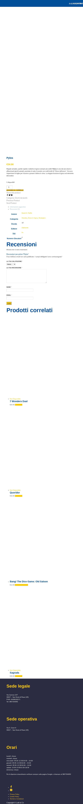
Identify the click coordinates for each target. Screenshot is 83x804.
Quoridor (15, 492)
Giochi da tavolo (21, 198)
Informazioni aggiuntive (18, 207)
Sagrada (14, 672)
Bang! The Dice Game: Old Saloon (29, 581)
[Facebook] (7, 195)
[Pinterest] (12, 195)
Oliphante (25, 228)
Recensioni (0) (15, 209)
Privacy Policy (14, 794)
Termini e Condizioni (17, 799)
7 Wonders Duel (19, 401)
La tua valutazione (14, 261)
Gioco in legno (33, 218)
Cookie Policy (14, 796)
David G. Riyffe (27, 213)
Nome (9, 287)
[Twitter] (10, 195)
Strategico (42, 218)
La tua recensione (14, 268)
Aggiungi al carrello (21, 585)
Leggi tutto (18, 405)
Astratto (24, 218)
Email (9, 295)
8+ (22, 232)
